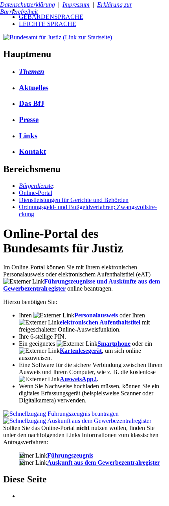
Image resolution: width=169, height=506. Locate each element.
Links (28, 136)
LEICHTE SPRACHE (47, 23)
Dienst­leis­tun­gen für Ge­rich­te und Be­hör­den (74, 199)
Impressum (76, 4)
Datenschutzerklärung (27, 4)
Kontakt (32, 151)
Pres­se (29, 119)
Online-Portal (35, 192)
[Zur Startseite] (57, 37)
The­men (31, 71)
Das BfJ (31, 103)
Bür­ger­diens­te (36, 185)
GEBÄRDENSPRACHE (51, 16)
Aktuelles (33, 87)
